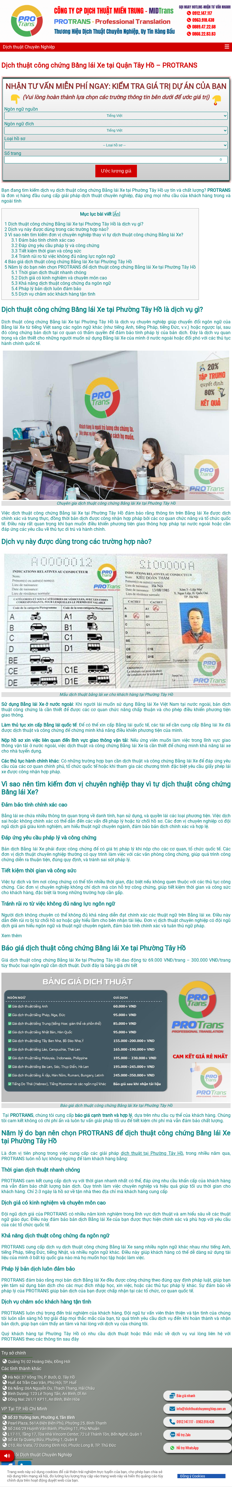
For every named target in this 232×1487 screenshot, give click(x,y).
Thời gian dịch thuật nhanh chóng (49, 272)
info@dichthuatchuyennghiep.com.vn (201, 1408)
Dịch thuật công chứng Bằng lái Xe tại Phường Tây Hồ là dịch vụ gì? (74, 224)
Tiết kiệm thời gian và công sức (46, 251)
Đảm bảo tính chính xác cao (43, 240)
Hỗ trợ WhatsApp (188, 1447)
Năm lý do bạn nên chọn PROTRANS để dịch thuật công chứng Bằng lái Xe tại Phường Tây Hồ (100, 267)
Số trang (12, 153)
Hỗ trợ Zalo (183, 1434)
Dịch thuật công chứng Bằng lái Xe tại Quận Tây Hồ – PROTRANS (99, 65)
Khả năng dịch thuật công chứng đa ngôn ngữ (61, 283)
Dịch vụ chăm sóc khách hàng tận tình (53, 294)
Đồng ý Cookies (192, 1476)
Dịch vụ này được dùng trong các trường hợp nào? (57, 229)
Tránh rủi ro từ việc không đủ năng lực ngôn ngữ (63, 256)
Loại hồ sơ (14, 138)
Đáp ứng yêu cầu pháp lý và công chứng (55, 245)
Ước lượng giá (116, 171)
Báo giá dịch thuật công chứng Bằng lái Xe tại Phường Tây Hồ (68, 261)
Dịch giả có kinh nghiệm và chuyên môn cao (59, 278)
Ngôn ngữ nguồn (21, 109)
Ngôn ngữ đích (19, 124)
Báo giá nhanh (186, 1395)
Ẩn (116, 214)
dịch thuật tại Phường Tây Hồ (152, 1153)
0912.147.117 (185, 1421)
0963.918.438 (205, 1421)
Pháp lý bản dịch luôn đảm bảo (46, 288)
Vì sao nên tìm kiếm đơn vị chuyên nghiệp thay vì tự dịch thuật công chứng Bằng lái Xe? (94, 234)
